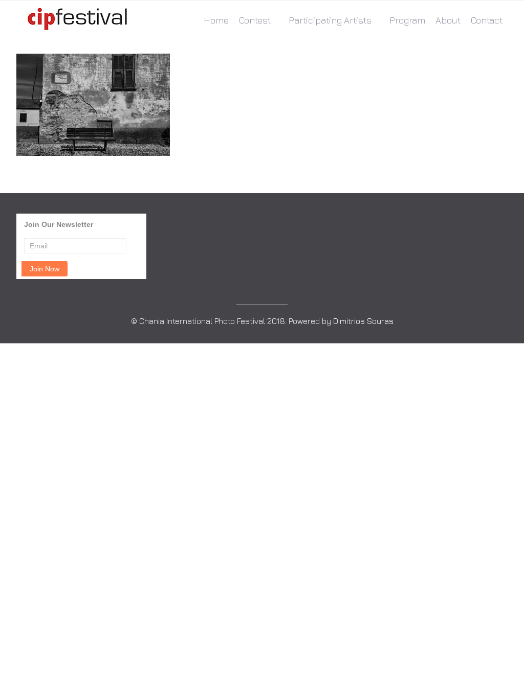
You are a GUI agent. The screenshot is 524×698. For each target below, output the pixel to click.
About (448, 20)
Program (407, 20)
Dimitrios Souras (363, 320)
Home (216, 20)
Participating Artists (330, 20)
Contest (255, 20)
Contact (487, 20)
